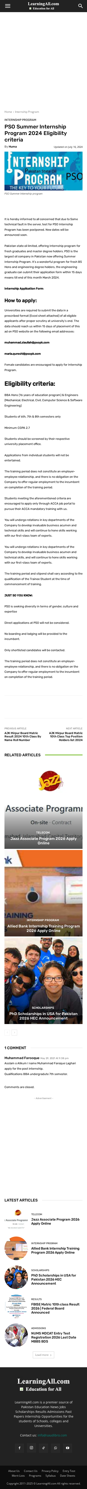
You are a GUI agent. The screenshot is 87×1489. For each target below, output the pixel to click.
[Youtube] (67, 1448)
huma (13, 146)
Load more (42, 1355)
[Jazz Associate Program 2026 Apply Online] (43, 805)
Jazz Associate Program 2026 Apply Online (43, 840)
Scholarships (43, 1007)
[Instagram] (31, 1447)
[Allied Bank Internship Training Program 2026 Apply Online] (43, 893)
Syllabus (51, 1476)
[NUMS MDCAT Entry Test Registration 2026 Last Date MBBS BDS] (16, 1335)
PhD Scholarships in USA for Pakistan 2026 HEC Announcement (43, 1015)
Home (8, 112)
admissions (38, 1328)
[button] (7, 6)
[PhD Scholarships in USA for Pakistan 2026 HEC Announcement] (43, 981)
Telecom (43, 832)
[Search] (81, 6)
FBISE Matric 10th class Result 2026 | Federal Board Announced (55, 1308)
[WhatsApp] (55, 1448)
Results (36, 1299)
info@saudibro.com (52, 1435)
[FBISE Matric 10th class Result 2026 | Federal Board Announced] (16, 1306)
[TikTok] (43, 1448)
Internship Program (27, 112)
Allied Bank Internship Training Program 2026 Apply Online (43, 928)
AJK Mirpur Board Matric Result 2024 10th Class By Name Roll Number (22, 736)
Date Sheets (67, 1476)
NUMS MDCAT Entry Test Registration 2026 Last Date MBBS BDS (53, 1337)
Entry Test (69, 1471)
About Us (14, 1471)
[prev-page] (7, 1032)
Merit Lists (18, 1476)
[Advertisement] (43, 64)
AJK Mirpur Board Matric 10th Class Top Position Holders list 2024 (66, 736)
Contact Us (30, 1471)
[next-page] (14, 1032)
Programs (35, 1476)
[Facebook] (19, 1448)
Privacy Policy (50, 1471)
